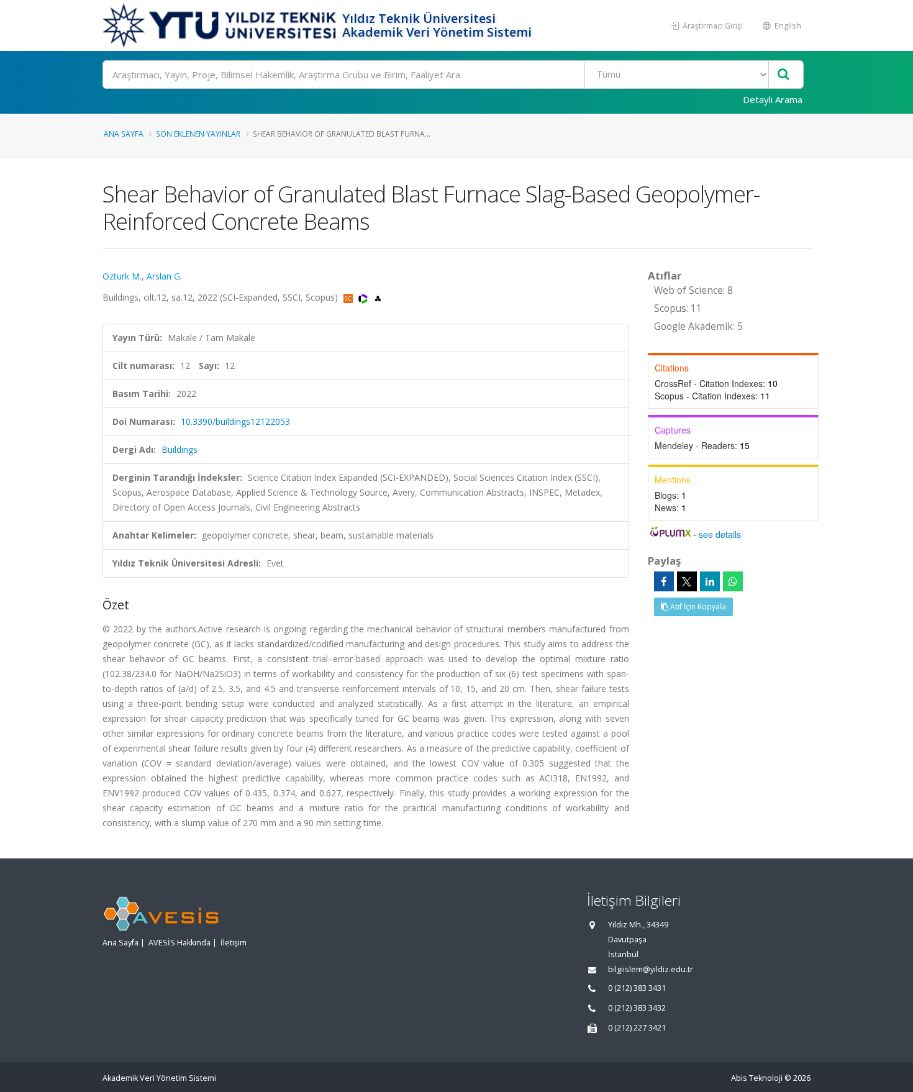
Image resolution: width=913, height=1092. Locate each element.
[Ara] (783, 75)
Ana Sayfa (123, 134)
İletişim (233, 942)
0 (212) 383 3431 (637, 988)
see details (720, 534)
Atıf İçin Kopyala (697, 606)
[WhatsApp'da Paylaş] (733, 581)
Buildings (179, 449)
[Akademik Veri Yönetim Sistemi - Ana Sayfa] (220, 25)
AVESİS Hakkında (179, 942)
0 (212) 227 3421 (637, 1027)
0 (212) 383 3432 (637, 1008)
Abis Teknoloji (757, 1078)
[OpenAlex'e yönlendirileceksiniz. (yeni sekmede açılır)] (378, 297)
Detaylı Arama (772, 99)
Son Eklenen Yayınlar (198, 134)
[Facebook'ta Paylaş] (664, 581)
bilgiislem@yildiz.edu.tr (650, 969)
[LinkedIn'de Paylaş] (710, 581)
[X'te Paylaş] (687, 581)
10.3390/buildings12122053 (235, 421)
